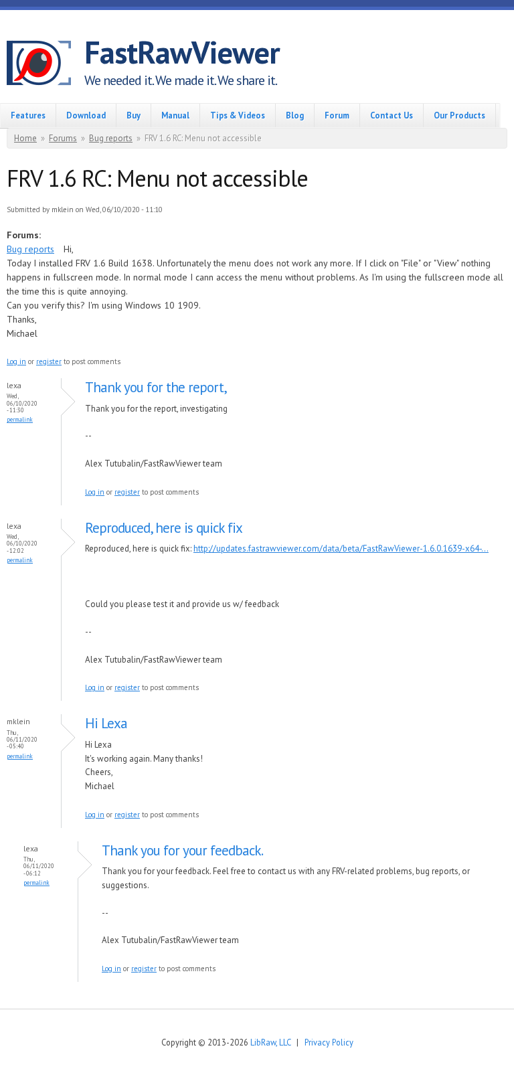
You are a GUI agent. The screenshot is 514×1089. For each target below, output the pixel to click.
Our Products (459, 115)
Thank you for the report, (156, 387)
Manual (175, 115)
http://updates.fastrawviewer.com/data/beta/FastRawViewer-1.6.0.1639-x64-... (341, 548)
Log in (16, 361)
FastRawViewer (182, 52)
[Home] (45, 65)
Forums (63, 138)
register (49, 361)
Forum (337, 115)
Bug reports (111, 138)
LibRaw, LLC (270, 1042)
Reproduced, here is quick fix (163, 528)
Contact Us (391, 115)
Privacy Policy (329, 1042)
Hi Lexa (106, 723)
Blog (295, 115)
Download (86, 115)
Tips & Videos (237, 115)
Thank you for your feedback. (182, 850)
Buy (133, 115)
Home (25, 138)
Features (28, 115)
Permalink (20, 419)
